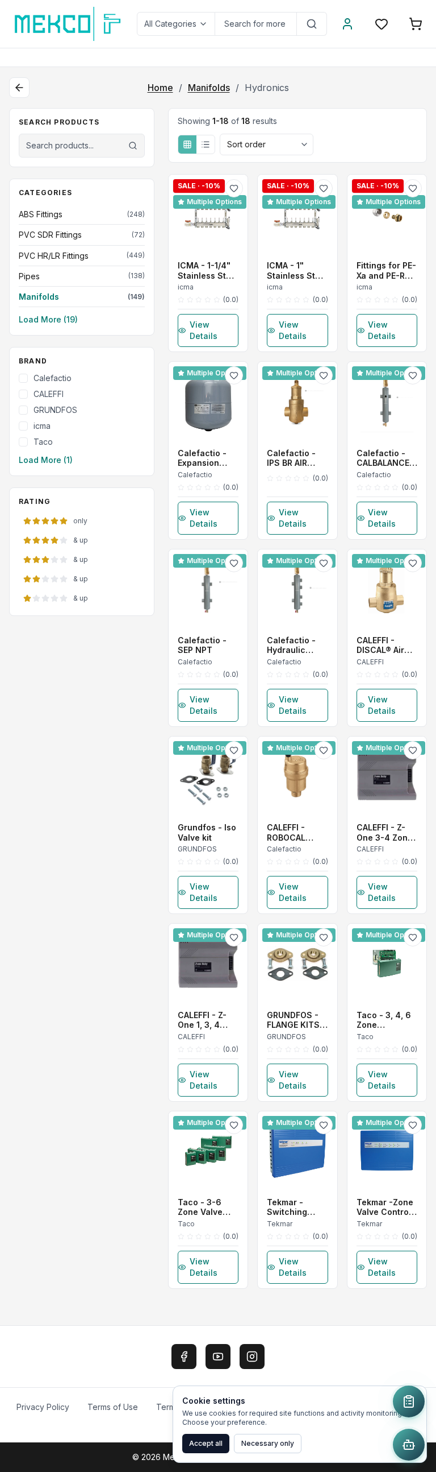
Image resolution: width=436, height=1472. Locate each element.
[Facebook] (183, 1356)
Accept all (206, 1443)
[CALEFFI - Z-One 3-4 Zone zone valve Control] (386, 776)
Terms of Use (112, 1407)
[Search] (312, 24)
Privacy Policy (42, 1407)
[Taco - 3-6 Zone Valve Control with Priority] (208, 1150)
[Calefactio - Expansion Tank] (208, 401)
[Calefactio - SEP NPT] (208, 589)
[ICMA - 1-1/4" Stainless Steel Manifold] (208, 214)
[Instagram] (252, 1356)
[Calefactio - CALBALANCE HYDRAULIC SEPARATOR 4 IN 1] (386, 401)
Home (160, 87)
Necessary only (267, 1443)
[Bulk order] (409, 1401)
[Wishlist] (381, 24)
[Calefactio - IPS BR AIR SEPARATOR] (297, 401)
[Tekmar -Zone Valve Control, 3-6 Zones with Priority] (386, 1150)
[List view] (205, 144)
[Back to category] (19, 87)
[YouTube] (218, 1356)
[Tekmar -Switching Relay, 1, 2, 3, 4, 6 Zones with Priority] (297, 1150)
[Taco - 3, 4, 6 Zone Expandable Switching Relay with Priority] (386, 963)
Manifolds (209, 87)
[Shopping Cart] (415, 24)
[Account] (347, 24)
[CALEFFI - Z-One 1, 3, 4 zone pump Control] (208, 963)
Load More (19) (48, 319)
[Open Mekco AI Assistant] (409, 1445)
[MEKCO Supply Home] (68, 24)
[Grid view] (187, 144)
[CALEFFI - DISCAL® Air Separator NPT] (386, 589)
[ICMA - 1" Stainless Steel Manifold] (297, 214)
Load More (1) (46, 460)
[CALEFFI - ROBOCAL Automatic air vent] (297, 776)
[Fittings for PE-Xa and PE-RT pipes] (386, 214)
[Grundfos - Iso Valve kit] (208, 776)
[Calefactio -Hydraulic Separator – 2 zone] (297, 589)
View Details (203, 330)
